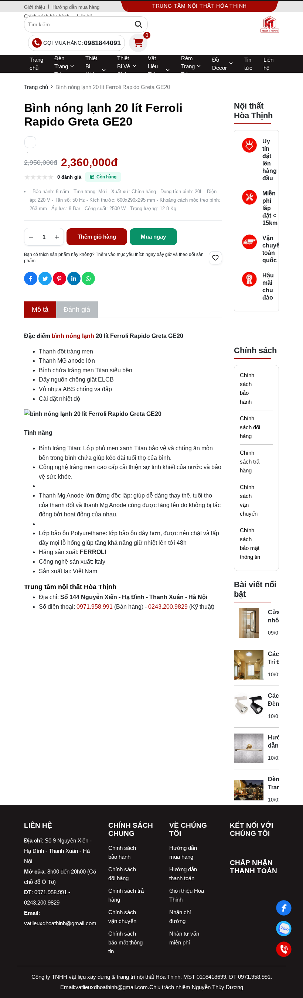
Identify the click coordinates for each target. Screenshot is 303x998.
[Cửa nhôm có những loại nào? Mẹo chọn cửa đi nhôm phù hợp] (248, 623)
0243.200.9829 (168, 607)
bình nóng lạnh (73, 336)
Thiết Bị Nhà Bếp (91, 70)
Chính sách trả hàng (249, 462)
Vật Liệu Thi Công (154, 70)
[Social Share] (30, 278)
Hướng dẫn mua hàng (75, 7)
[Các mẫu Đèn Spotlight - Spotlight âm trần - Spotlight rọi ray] (248, 706)
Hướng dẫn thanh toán (183, 873)
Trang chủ (36, 64)
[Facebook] (284, 908)
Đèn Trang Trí (61, 66)
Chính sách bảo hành (247, 388)
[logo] (270, 24)
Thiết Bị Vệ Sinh (123, 66)
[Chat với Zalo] (284, 928)
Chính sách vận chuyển (249, 500)
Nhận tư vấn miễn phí (184, 938)
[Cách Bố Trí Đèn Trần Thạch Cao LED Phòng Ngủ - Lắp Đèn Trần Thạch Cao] (248, 665)
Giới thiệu (34, 7)
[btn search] (138, 24)
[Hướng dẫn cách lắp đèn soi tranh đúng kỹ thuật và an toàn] (248, 748)
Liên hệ (268, 64)
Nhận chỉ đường (180, 916)
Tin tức (248, 64)
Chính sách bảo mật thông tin (250, 543)
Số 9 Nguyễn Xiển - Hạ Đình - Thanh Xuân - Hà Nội (58, 850)
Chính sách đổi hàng (250, 427)
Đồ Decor (219, 64)
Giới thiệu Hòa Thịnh (186, 895)
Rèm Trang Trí (188, 66)
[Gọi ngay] (284, 949)
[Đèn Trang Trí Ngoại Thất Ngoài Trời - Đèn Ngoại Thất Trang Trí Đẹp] (248, 790)
